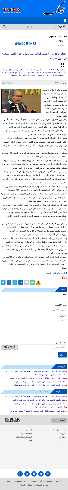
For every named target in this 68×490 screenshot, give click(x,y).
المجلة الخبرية (26, 433)
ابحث (63, 441)
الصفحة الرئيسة (59, 430)
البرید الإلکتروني (60, 305)
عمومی (51, 36)
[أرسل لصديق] (20, 43)
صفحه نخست (62, 36)
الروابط (62, 433)
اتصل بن (62, 437)
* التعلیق (63, 316)
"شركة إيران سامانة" (28, 485)
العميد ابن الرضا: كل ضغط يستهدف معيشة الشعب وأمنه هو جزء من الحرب (35, 371)
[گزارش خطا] (38, 282)
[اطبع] (16, 43)
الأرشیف (29, 430)
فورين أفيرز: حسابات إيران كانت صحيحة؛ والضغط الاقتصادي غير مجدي (37, 378)
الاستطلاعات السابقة (24, 437)
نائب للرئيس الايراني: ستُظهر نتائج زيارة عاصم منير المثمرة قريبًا (39, 382)
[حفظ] (23, 43)
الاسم (64, 294)
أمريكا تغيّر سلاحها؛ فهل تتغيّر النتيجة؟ (50, 375)
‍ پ (31, 43)
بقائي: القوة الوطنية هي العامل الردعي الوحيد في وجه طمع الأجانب (39, 385)
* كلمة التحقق (61, 343)
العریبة (62, 420)
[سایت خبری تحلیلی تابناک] (14, 6)
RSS (30, 441)
